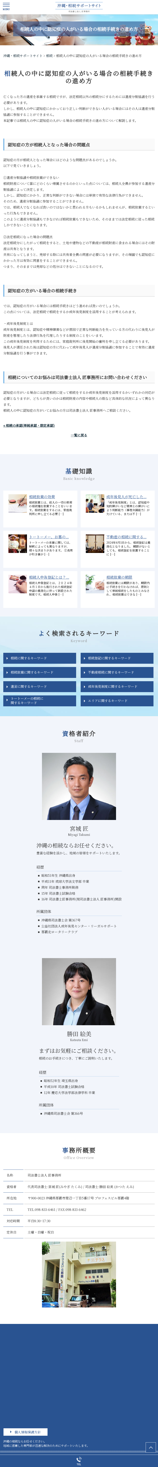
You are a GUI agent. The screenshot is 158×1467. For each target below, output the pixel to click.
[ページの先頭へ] (151, 1447)
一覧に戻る (79, 435)
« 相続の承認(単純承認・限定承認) (29, 425)
